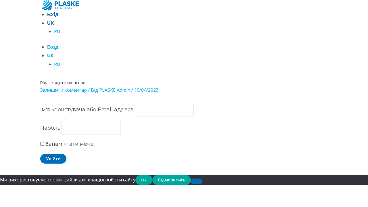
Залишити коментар (63, 90)
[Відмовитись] (196, 181)
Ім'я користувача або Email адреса (87, 109)
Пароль (50, 128)
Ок (144, 180)
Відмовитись (171, 180)
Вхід (52, 14)
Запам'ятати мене (69, 144)
